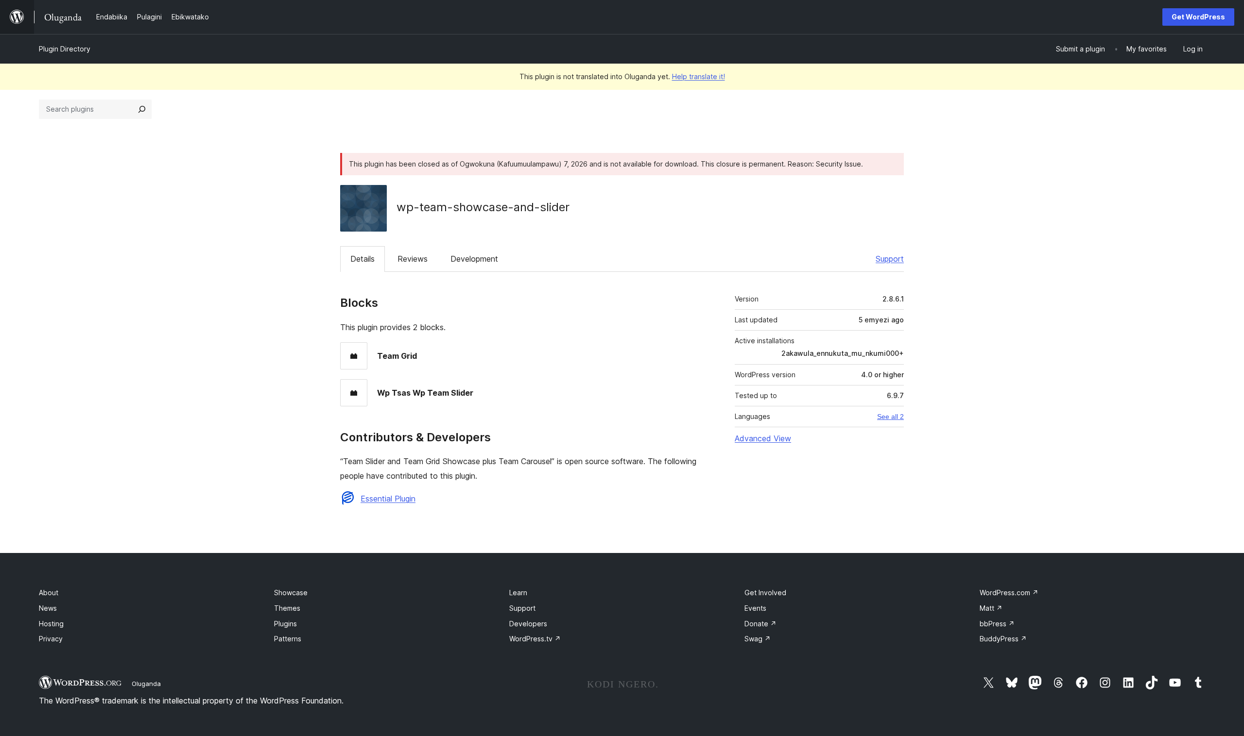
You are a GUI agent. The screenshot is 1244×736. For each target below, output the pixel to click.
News (48, 608)
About (48, 592)
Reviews (412, 259)
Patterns (287, 639)
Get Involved (765, 592)
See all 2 (890, 416)
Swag (757, 639)
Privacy (51, 639)
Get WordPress (1198, 17)
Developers (528, 623)
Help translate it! (698, 76)
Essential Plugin (388, 498)
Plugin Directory (64, 49)
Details (362, 259)
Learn (518, 592)
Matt (991, 608)
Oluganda (146, 683)
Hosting (51, 623)
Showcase (291, 592)
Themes (287, 608)
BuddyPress (1003, 639)
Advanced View (763, 438)
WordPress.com (1009, 592)
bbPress (997, 623)
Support (890, 259)
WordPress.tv (535, 639)
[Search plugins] (142, 109)
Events (755, 608)
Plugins (285, 623)
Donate (760, 623)
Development (474, 259)
